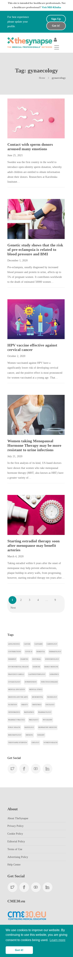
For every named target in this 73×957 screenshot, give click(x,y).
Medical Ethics (35, 689)
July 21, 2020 (14, 456)
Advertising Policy (17, 857)
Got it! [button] (19, 950)
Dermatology (55, 652)
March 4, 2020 (15, 556)
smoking (29, 735)
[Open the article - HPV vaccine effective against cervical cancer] (21, 319)
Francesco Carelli (16, 674)
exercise (36, 667)
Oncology (50, 705)
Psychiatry (47, 720)
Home (42, 77)
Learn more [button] (57, 940)
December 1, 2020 (17, 260)
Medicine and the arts (18, 697)
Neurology (52, 697)
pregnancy (34, 720)
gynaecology (14, 682)
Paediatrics (29, 712)
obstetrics (36, 705)
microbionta (37, 697)
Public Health (14, 727)
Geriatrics (54, 674)
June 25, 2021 (15, 155)
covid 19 (28, 652)
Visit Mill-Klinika (51, 7)
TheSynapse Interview (17, 742)
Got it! (56, 25)
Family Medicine (51, 667)
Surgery (41, 735)
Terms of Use (14, 849)
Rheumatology (14, 735)
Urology (35, 742)
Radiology (29, 727)
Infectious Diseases (49, 682)
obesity (24, 705)
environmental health (18, 667)
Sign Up (56, 18)
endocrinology (52, 659)
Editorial (36, 659)
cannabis (38, 644)
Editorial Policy (16, 841)
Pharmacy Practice (16, 720)
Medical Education (16, 689)
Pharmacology (44, 712)
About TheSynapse (17, 818)
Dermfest (12, 659)
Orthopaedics (14, 712)
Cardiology (52, 644)
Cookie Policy (15, 833)
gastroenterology (36, 674)
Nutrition (12, 705)
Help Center (14, 864)
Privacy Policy (15, 825)
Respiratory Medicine (47, 727)
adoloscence (14, 644)
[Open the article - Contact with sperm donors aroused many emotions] (21, 119)
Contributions (14, 652)
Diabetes (24, 659)
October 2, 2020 (16, 356)
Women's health (50, 742)
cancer (27, 644)
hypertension (31, 682)
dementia (40, 652)
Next (13, 607)
